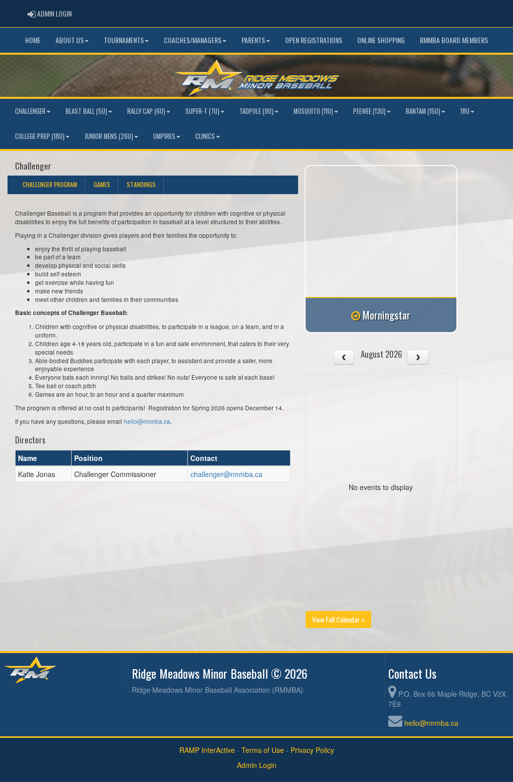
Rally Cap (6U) (146, 111)
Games (102, 184)
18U (464, 111)
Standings (141, 184)
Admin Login (257, 765)
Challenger (30, 111)
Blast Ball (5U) (86, 111)
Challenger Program (50, 184)
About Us (70, 40)
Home (33, 40)
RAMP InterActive (207, 750)
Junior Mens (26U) (109, 136)
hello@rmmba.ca (147, 421)
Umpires (164, 136)
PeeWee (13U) (369, 111)
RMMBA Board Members (454, 40)
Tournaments (124, 40)
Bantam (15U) (423, 111)
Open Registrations (313, 40)
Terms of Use (262, 750)
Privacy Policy (312, 750)
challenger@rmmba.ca (226, 474)
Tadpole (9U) (256, 111)
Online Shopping (381, 40)
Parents (253, 40)
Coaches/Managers (192, 40)
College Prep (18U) (40, 136)
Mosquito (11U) (313, 111)
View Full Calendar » (338, 619)
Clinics (205, 136)
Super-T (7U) (202, 111)
